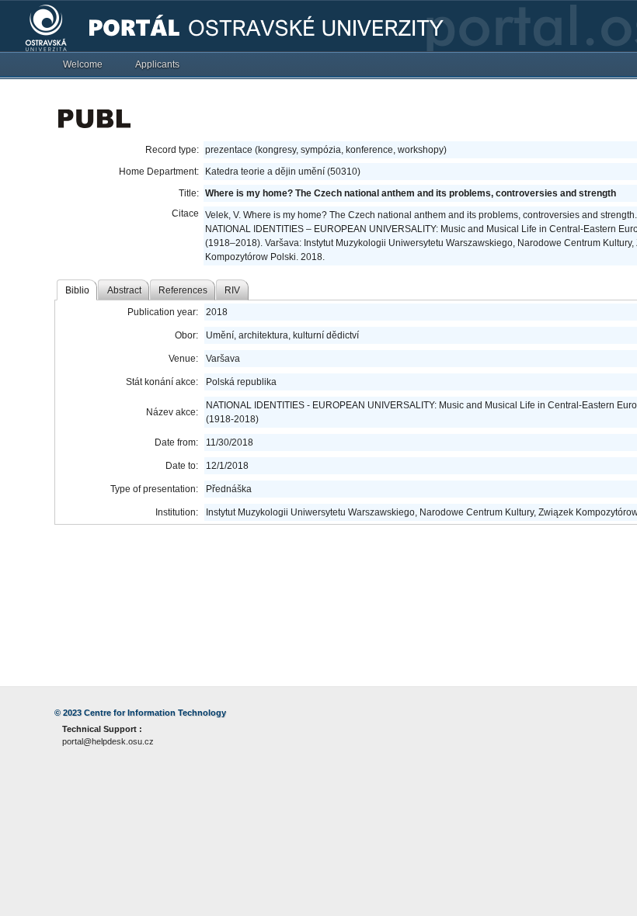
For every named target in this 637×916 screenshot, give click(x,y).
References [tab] (182, 290)
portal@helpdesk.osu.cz (108, 741)
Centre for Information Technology (155, 712)
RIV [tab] (232, 290)
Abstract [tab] (124, 290)
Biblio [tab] (77, 290)
